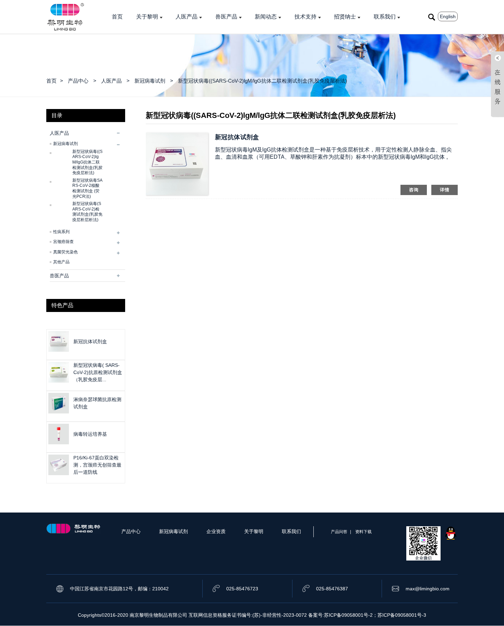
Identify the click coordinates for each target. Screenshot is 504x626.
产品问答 (339, 531)
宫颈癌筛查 (63, 241)
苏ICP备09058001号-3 (401, 615)
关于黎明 (147, 17)
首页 (117, 17)
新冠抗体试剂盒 (90, 341)
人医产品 (186, 17)
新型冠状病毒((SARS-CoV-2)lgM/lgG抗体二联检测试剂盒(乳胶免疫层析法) (262, 81)
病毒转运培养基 (90, 434)
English (448, 16)
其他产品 (61, 262)
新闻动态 (266, 17)
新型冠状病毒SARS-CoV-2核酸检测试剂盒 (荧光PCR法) (87, 188)
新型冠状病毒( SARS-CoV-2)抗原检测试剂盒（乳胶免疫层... (97, 372)
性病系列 (61, 231)
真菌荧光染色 (65, 252)
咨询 (413, 189)
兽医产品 (226, 17)
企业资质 (216, 531)
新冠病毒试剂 (149, 81)
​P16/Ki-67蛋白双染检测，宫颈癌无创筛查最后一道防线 (97, 465)
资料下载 (363, 531)
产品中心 (78, 81)
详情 (444, 189)
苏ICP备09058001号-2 (348, 615)
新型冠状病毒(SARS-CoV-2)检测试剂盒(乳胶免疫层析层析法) (87, 211)
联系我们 (385, 17)
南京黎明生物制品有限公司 (158, 615)
